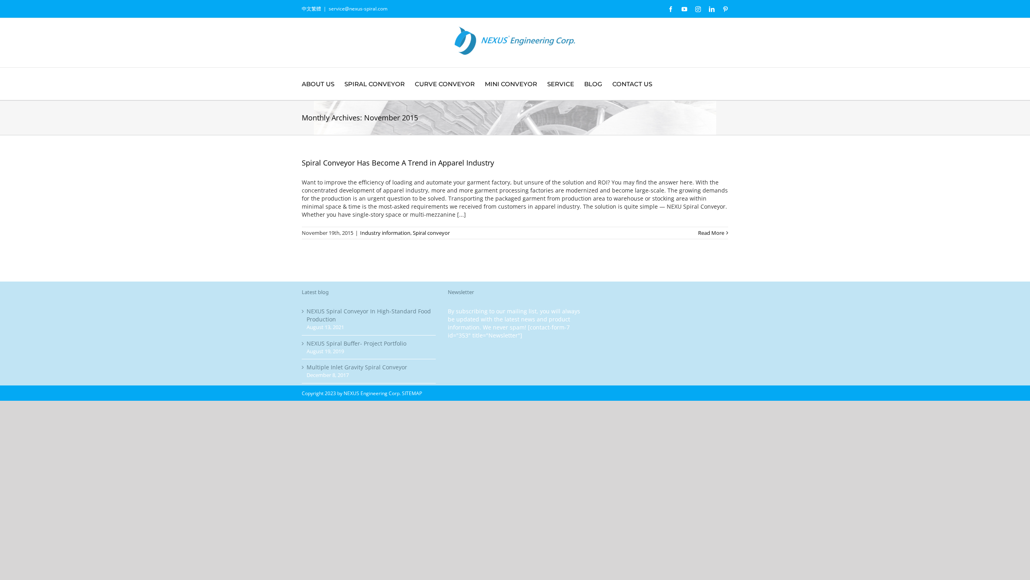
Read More (711, 232)
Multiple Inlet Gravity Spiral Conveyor (357, 367)
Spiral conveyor (431, 232)
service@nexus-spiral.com (358, 8)
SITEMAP (412, 393)
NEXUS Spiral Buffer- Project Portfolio (356, 343)
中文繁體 (311, 8)
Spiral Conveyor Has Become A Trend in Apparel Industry (398, 163)
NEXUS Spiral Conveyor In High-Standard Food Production (369, 315)
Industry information (385, 232)
